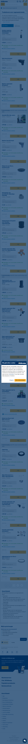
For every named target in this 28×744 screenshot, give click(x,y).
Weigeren (12, 380)
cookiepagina (11, 374)
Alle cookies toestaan (20, 380)
